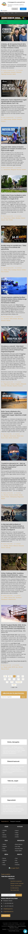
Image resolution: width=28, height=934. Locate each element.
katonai (19, 269)
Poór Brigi (17, 846)
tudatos (13, 384)
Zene (16, 858)
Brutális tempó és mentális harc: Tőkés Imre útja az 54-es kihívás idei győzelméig (13, 247)
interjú (5, 269)
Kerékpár (5, 846)
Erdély (11, 220)
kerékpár (18, 218)
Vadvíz (16, 832)
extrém (3, 220)
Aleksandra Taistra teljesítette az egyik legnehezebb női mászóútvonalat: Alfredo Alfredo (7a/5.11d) (14, 101)
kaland (3, 496)
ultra (7, 220)
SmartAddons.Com (12, 926)
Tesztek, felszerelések (15, 885)
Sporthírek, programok (16, 881)
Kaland (17, 830)
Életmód (16, 545)
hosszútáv (21, 545)
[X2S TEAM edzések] (14, 18)
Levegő (17, 834)
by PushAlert (4, 10)
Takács (13, 218)
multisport (19, 597)
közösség (19, 72)
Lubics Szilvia (5, 437)
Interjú (4, 864)
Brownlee (21, 318)
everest (23, 218)
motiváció (9, 74)
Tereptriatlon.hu (5, 821)
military (24, 269)
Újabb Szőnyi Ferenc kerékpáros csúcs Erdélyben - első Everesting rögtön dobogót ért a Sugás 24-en (13, 197)
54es (10, 269)
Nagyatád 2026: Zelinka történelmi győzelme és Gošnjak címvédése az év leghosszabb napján (13, 148)
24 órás (21, 667)
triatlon (24, 169)
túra (3, 271)
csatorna (12, 495)
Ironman (19, 169)
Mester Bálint (18, 850)
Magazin (5, 860)
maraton (14, 72)
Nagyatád (14, 169)
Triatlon (4, 844)
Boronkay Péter (19, 848)
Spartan (4, 834)
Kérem (23, 9)
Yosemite (20, 119)
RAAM (3, 498)
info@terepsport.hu (8, 908)
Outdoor (5, 850)
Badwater (6, 436)
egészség (4, 74)
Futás (4, 848)
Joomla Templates (22, 926)
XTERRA (5, 830)
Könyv (16, 862)
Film (16, 860)
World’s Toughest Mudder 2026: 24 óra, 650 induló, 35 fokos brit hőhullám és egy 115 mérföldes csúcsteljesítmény (13, 626)
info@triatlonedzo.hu (8, 911)
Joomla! (4, 929)
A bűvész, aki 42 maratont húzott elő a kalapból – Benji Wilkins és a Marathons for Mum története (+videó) (13, 45)
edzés (14, 74)
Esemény (17, 864)
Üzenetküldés (6, 915)
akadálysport (5, 599)
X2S (4, 832)
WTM (13, 667)
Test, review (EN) (14, 890)
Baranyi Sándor (5, 669)
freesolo (14, 119)
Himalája (10, 385)
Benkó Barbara (18, 844)
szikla (5, 119)
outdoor (4, 121)
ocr (14, 597)
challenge (14, 269)
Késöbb (15, 9)
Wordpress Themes (14, 927)
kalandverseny (12, 599)
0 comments (20, 70)
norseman (6, 318)
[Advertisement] (14, 714)
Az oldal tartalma (14, 888)
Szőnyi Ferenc (7, 218)
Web (4, 862)
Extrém (17, 836)
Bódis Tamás (20, 436)
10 (12, 682)
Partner (4, 858)
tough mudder (7, 667)
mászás (9, 119)
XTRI (11, 318)
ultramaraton (7, 72)
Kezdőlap (5, 22)
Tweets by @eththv (5, 874)
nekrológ (8, 547)
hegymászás (7, 384)
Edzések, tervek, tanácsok (16, 883)
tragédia (18, 384)
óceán (21, 495)
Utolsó (14, 684)
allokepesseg (14, 496)
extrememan (7, 169)
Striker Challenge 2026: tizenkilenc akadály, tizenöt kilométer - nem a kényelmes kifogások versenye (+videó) (14, 575)
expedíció (15, 385)
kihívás (3, 547)
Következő (18, 682)
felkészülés (23, 384)
